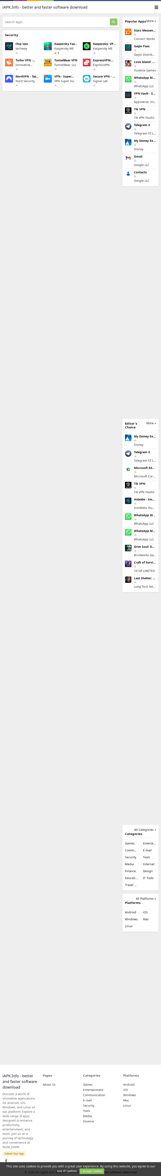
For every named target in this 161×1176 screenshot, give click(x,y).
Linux (128, 926)
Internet (149, 864)
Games (130, 843)
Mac (146, 919)
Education (131, 878)
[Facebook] (5, 1160)
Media (129, 864)
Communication (131, 850)
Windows (131, 919)
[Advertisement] (140, 303)
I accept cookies (92, 1171)
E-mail (147, 850)
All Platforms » (146, 899)
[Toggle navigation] (156, 7)
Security (130, 857)
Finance (130, 871)
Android (130, 912)
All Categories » (145, 830)
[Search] (113, 21)
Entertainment (149, 843)
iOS (145, 912)
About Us (49, 1084)
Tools (146, 857)
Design (148, 871)
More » (151, 20)
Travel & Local (131, 885)
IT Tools (148, 878)
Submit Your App (14, 1153)
